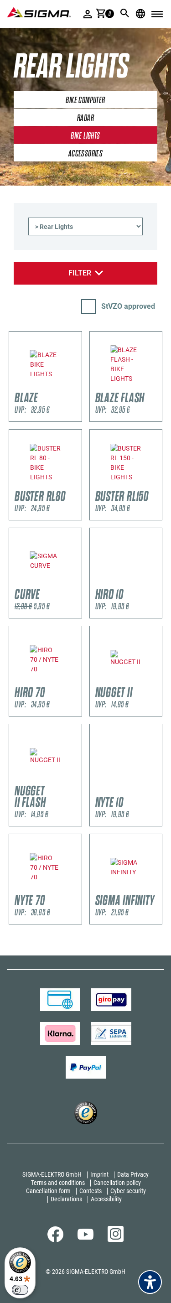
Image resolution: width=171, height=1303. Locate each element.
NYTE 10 (109, 802)
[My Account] (87, 14)
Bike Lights (85, 135)
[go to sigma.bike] (39, 12)
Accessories (85, 153)
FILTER (79, 273)
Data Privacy (133, 1174)
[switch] (20, 1290)
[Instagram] (116, 1239)
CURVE (27, 594)
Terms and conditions (58, 1182)
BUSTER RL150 (122, 496)
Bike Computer (85, 100)
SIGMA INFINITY (125, 900)
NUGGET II (114, 692)
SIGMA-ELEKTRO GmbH (52, 1174)
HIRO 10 (109, 594)
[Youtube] (85, 1237)
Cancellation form (48, 1190)
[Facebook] (55, 1239)
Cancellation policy (117, 1182)
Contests (90, 1190)
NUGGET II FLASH (30, 796)
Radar (85, 118)
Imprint (99, 1174)
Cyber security (128, 1190)
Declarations (66, 1199)
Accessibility (106, 1199)
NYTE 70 (30, 900)
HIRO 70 (30, 692)
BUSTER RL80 (40, 496)
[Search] (125, 13)
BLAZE (26, 398)
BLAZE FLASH (120, 398)
